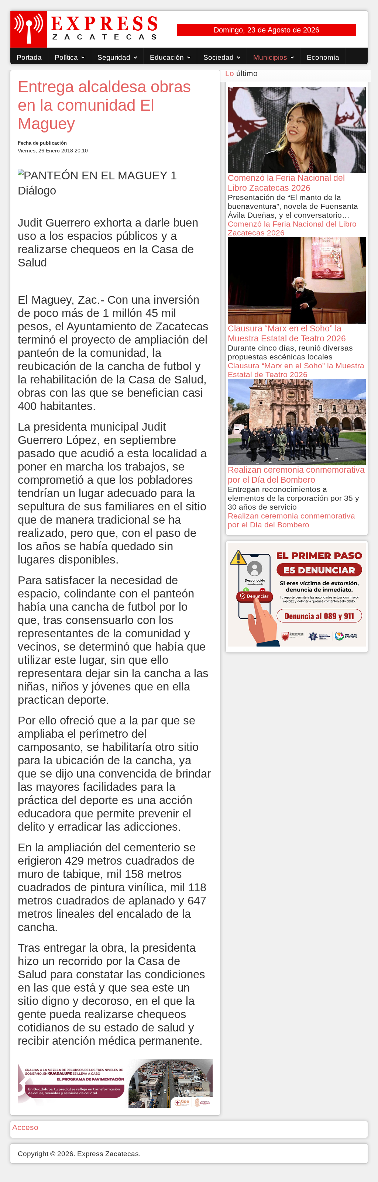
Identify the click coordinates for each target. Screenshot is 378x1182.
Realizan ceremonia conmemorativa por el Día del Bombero (291, 520)
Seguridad (113, 57)
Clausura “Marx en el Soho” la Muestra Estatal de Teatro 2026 (296, 370)
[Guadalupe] (115, 1082)
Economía (323, 57)
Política (66, 57)
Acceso (25, 1127)
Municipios (270, 57)
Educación (167, 57)
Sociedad (218, 57)
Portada (29, 57)
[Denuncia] (297, 594)
